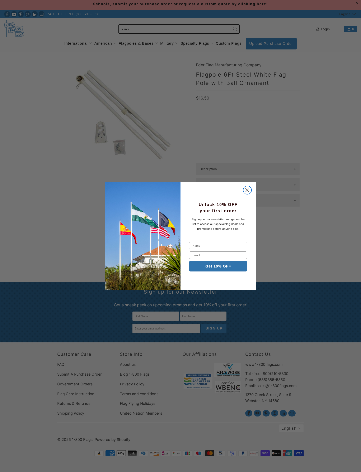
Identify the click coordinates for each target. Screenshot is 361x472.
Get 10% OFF (218, 266)
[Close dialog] (247, 190)
